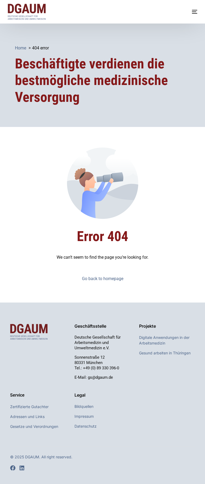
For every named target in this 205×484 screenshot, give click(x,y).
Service (17, 395)
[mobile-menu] (189, 12)
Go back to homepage (102, 278)
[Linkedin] (22, 468)
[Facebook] (12, 468)
